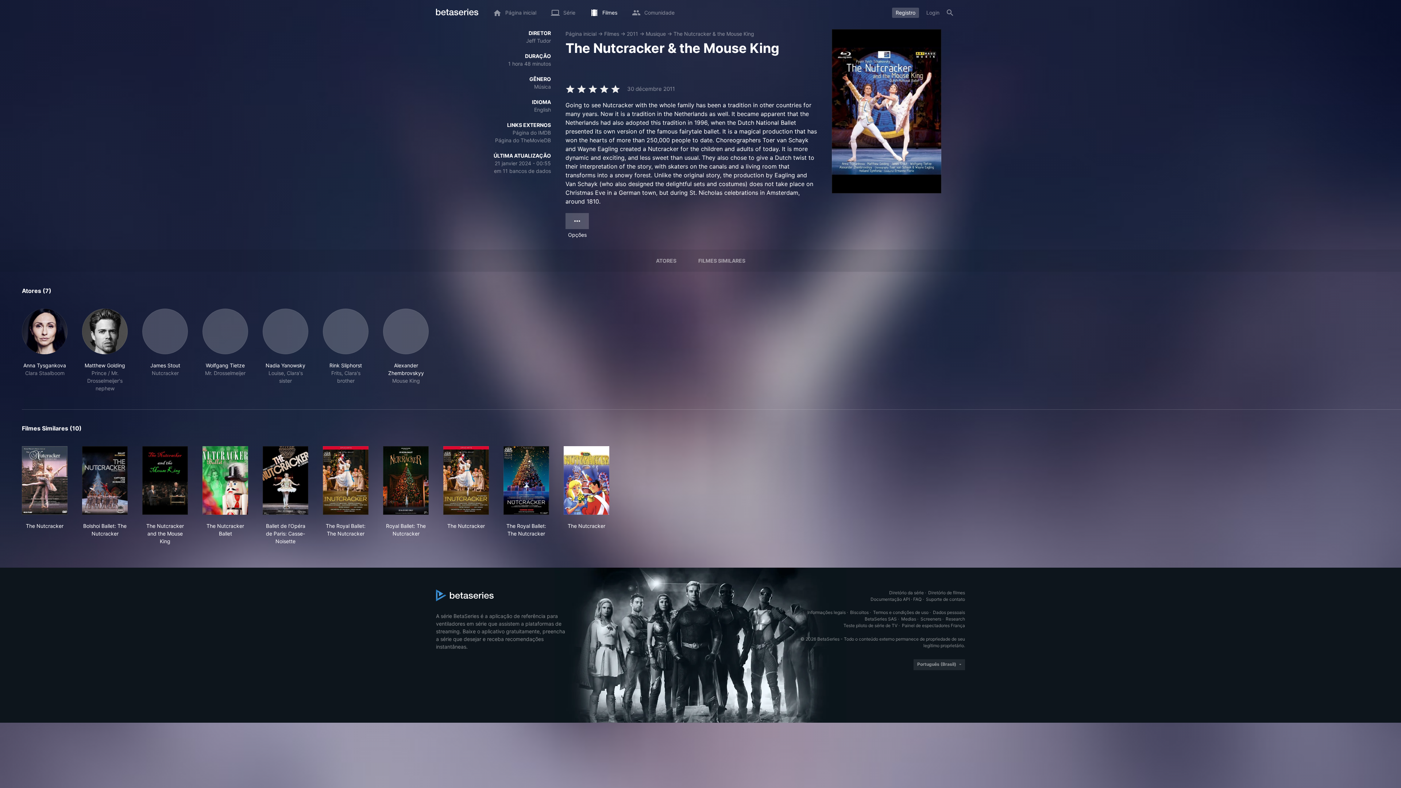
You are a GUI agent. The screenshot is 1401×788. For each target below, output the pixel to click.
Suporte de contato (945, 599)
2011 (632, 34)
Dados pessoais (949, 612)
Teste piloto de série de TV (871, 625)
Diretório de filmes (946, 592)
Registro (905, 12)
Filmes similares (721, 261)
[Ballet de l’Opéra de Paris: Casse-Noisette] (285, 480)
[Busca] (950, 13)
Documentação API (890, 599)
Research (955, 619)
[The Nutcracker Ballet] (225, 480)
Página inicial (581, 34)
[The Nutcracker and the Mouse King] (165, 480)
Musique (656, 34)
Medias (908, 619)
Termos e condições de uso (901, 612)
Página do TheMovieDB (523, 140)
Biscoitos (859, 612)
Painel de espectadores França (933, 625)
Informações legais (826, 612)
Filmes (611, 34)
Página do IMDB (532, 133)
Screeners (931, 619)
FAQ (917, 599)
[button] (44, 350)
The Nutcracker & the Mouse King (714, 34)
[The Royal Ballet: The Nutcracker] (345, 480)
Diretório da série (906, 592)
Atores (666, 261)
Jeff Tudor (538, 41)
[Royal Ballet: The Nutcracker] (406, 480)
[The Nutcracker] (44, 480)
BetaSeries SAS (881, 619)
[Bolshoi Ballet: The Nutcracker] (105, 480)
